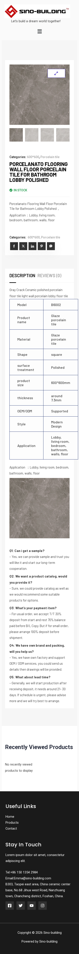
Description (22, 275)
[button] (39, 32)
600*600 (33, 157)
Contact (11, 828)
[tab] (23, 275)
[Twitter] (20, 905)
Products (12, 823)
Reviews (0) (49, 275)
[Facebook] (9, 905)
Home (9, 817)
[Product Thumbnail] (56, 73)
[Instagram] (42, 905)
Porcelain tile (49, 157)
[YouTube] (31, 905)
